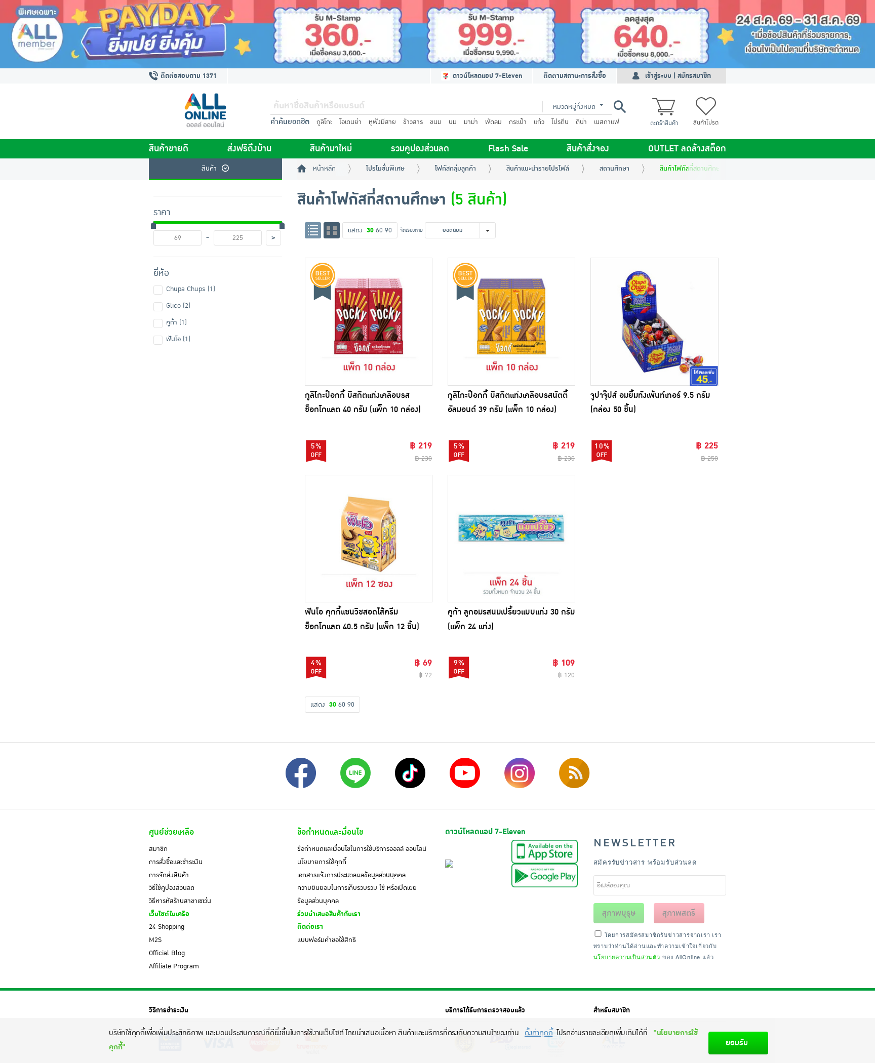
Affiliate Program (174, 966)
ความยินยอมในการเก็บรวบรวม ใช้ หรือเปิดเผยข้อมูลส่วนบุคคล (357, 894)
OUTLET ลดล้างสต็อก (687, 148)
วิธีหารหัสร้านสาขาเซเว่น (180, 901)
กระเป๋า (518, 122)
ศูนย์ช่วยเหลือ (171, 832)
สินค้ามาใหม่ (331, 148)
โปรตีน (560, 122)
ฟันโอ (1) (178, 339)
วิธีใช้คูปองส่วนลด (171, 888)
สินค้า (209, 168)
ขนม (436, 122)
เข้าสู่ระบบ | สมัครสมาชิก (678, 76)
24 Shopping (166, 927)
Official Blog (167, 953)
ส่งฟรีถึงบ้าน (249, 148)
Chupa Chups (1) (190, 289)
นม (453, 122)
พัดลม (493, 122)
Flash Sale (508, 148)
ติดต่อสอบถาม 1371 (187, 76)
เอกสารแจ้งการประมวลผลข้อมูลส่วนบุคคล (351, 875)
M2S (155, 940)
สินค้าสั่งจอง (588, 148)
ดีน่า (581, 122)
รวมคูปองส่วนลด (420, 148)
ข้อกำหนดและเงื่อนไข (330, 832)
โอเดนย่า (350, 122)
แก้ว (539, 122)
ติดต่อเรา (310, 927)
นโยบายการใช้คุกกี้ (321, 862)
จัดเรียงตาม (411, 230)
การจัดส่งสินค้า (169, 875)
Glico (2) (178, 305)
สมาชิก (158, 849)
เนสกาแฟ (606, 122)
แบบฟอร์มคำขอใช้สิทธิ (326, 940)
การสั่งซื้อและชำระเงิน (176, 862)
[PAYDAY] (437, 34)
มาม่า (471, 122)
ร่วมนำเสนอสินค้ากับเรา (329, 914)
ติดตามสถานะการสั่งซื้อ (574, 76)
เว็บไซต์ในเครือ (169, 914)
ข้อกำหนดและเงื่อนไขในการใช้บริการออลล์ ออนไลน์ (361, 849)
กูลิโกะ (324, 122)
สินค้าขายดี (168, 148)
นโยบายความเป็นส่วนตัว (626, 957)
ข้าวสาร (413, 122)
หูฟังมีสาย (382, 122)
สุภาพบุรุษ (618, 913)
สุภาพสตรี (678, 913)
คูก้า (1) (176, 322)
